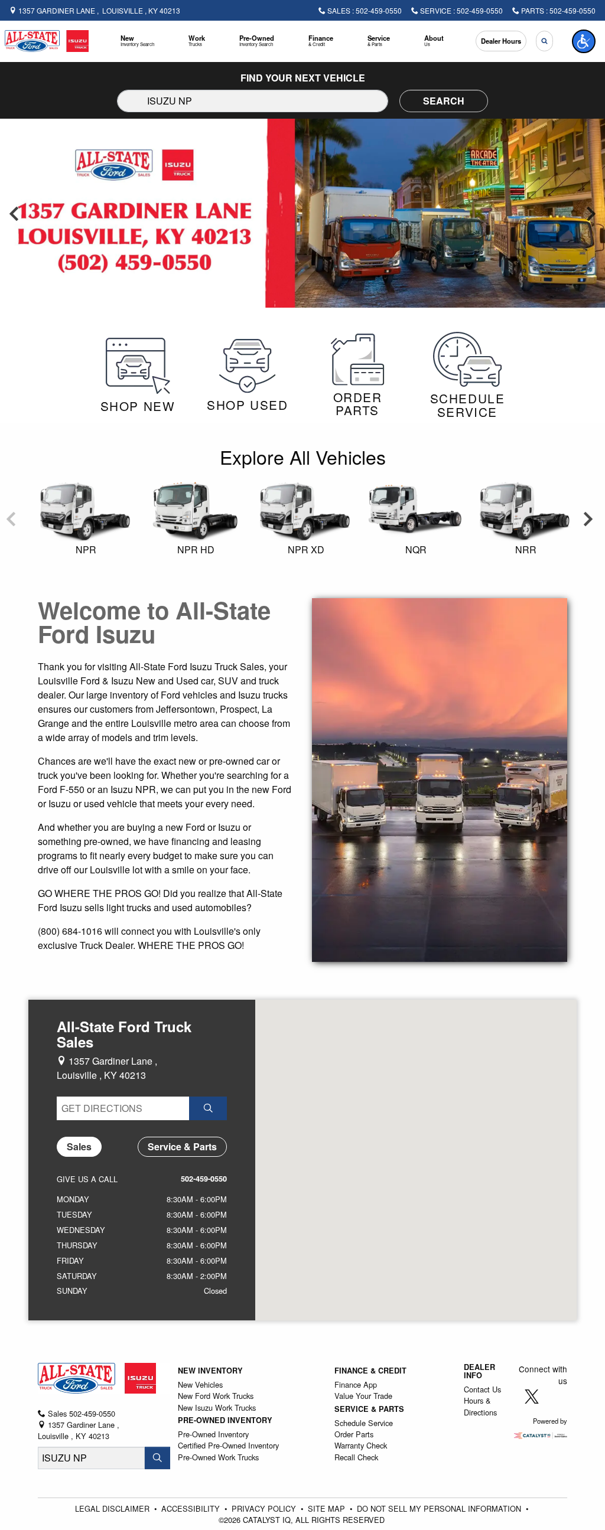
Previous (14, 213)
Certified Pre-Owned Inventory (228, 1445)
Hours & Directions (480, 1406)
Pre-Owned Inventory (225, 1420)
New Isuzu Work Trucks (217, 1407)
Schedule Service (363, 1422)
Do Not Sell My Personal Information (440, 1508)
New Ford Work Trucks (215, 1395)
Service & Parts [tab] (182, 1146)
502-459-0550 (204, 1178)
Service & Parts (369, 1409)
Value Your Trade (363, 1395)
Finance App (355, 1384)
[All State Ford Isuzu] (47, 40)
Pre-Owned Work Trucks (218, 1457)
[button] (137, 41)
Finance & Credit (370, 1370)
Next (591, 213)
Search (443, 100)
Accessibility (191, 1508)
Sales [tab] (79, 1146)
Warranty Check (360, 1445)
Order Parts (353, 1434)
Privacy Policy (265, 1508)
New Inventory (210, 1370)
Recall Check (356, 1457)
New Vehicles (200, 1384)
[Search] (157, 1458)
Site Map (327, 1508)
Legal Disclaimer (113, 1508)
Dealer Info (479, 1371)
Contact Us (482, 1389)
